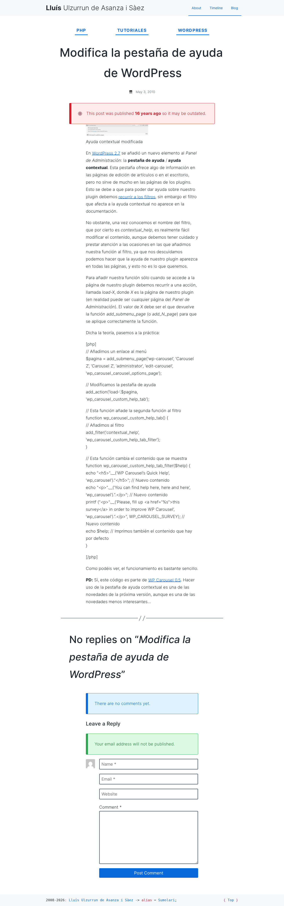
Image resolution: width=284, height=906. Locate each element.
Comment (110, 807)
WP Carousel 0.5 (164, 579)
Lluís (101, 900)
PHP (81, 30)
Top (231, 900)
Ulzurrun (95, 8)
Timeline (216, 8)
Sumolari (166, 900)
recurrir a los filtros (137, 196)
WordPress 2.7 (106, 153)
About (196, 8)
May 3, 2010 (145, 92)
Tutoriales (132, 30)
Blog (234, 8)
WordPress (192, 30)
